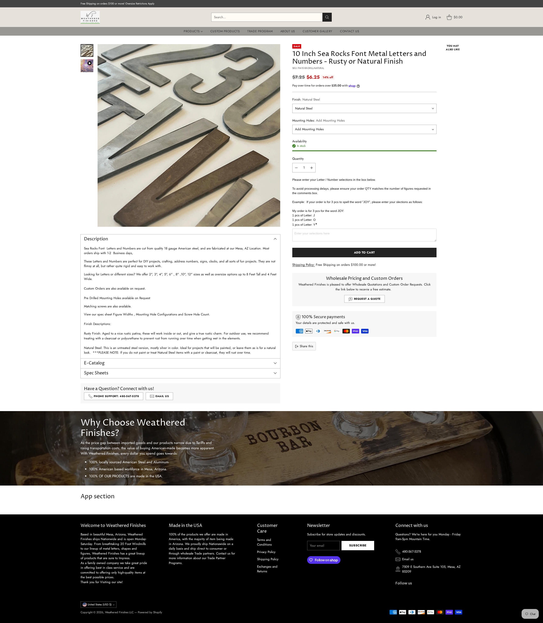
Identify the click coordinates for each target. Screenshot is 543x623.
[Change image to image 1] (87, 50)
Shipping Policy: (303, 265)
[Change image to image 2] (87, 65)
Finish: (306, 99)
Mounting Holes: (318, 120)
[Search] (327, 17)
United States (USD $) (100, 604)
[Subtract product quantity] (296, 167)
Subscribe (358, 545)
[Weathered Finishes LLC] (90, 17)
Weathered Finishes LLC (119, 612)
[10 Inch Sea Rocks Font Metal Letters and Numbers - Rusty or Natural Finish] (189, 135)
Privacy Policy (266, 552)
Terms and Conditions (264, 542)
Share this (306, 346)
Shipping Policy (267, 559)
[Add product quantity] (311, 167)
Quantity (298, 159)
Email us (407, 559)
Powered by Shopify (150, 612)
